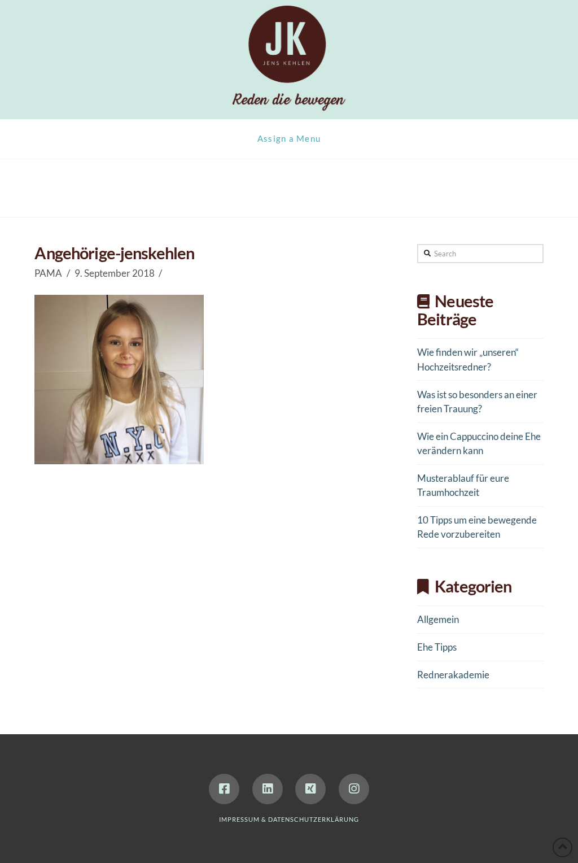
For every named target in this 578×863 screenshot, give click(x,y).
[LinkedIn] (267, 789)
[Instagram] (354, 789)
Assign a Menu (289, 138)
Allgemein (438, 619)
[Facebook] (224, 789)
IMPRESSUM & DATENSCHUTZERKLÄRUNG (289, 819)
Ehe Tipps (437, 647)
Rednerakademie (453, 675)
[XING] (310, 789)
